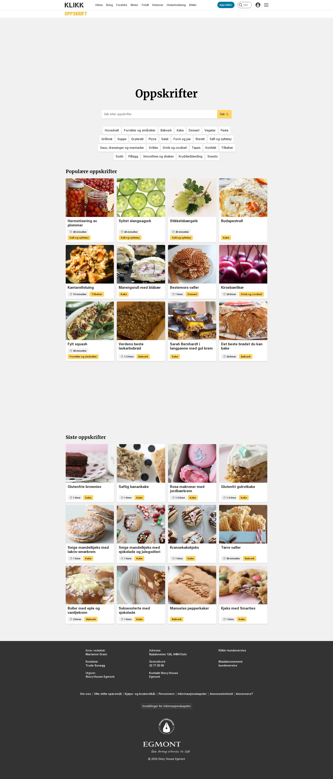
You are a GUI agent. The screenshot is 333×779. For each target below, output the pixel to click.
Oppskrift (76, 14)
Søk (222, 114)
